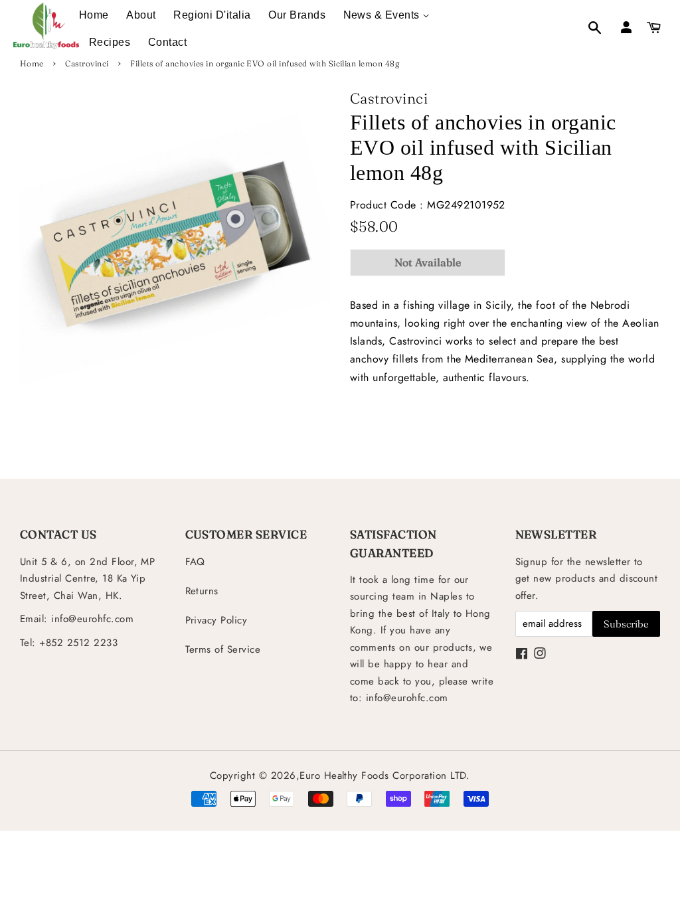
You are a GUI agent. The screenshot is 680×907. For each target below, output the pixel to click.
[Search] (587, 29)
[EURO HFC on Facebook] (521, 654)
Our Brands (296, 15)
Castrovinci (86, 63)
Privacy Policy (216, 620)
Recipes (109, 42)
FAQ (195, 561)
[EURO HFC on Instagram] (540, 654)
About (140, 15)
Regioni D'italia (212, 15)
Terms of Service (223, 649)
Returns (201, 591)
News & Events (383, 15)
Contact (167, 42)
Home (94, 15)
